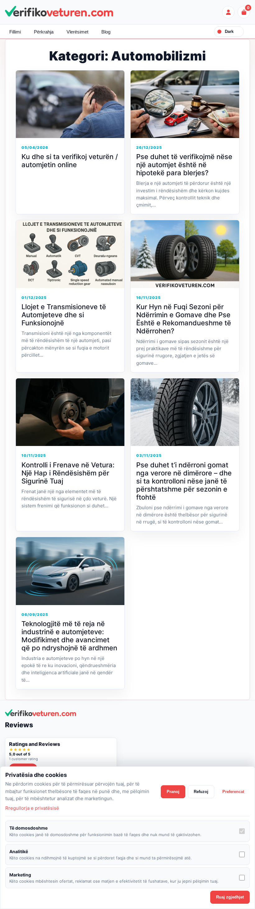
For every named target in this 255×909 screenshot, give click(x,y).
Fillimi (15, 31)
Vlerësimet (77, 31)
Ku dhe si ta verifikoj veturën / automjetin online (69, 161)
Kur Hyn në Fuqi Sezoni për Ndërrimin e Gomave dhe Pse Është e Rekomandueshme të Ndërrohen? (183, 319)
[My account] (228, 12)
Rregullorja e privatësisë (32, 808)
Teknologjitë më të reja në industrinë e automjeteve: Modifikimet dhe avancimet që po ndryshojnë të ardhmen (69, 636)
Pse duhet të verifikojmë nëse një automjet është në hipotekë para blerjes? (184, 165)
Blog (105, 31)
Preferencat (233, 791)
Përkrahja (43, 31)
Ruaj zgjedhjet (230, 897)
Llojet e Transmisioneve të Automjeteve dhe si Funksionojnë (63, 315)
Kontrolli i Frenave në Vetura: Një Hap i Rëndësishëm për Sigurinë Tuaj (67, 473)
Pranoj (173, 791)
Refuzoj (201, 791)
